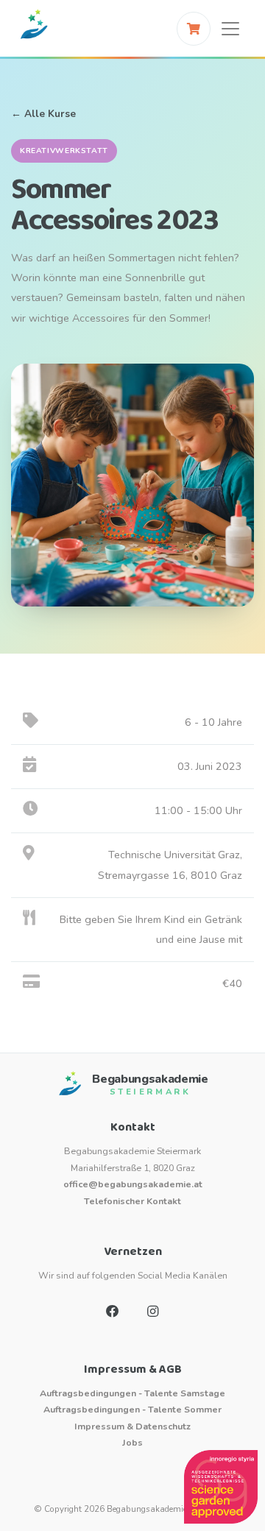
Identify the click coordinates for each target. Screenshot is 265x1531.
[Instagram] (152, 1311)
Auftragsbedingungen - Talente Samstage (132, 1393)
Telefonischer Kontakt (132, 1201)
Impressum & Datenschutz (132, 1426)
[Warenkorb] (194, 29)
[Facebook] (112, 1311)
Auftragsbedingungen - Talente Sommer (132, 1409)
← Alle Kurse (43, 114)
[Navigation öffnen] (230, 29)
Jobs (132, 1442)
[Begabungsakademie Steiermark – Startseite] (34, 28)
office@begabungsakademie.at (132, 1184)
